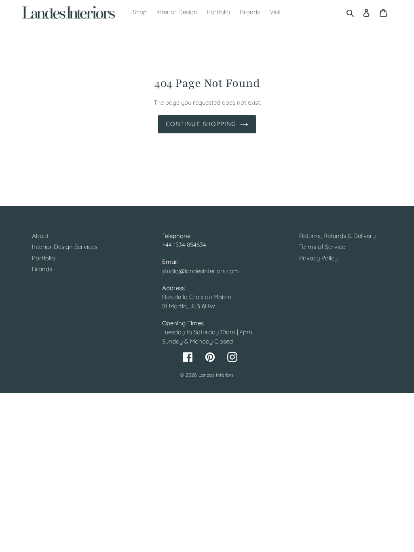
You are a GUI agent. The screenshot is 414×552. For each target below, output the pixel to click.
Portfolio (43, 258)
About (40, 236)
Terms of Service (322, 247)
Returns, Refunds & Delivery (337, 236)
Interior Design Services (64, 247)
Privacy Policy (318, 258)
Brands (42, 269)
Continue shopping (201, 124)
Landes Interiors (216, 375)
